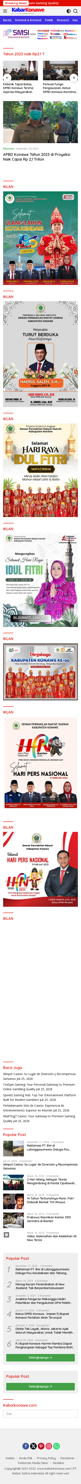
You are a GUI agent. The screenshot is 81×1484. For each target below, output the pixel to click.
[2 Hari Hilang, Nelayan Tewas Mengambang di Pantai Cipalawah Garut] (13, 1182)
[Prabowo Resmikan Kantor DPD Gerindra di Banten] (13, 1220)
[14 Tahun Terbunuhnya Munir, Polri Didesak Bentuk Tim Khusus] (13, 1201)
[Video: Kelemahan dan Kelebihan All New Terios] (13, 1239)
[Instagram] (48, 1446)
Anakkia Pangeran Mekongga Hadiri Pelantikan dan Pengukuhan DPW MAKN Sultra (43, 1301)
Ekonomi (8, 148)
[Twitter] (33, 1446)
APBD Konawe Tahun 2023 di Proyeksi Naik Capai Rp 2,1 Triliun (36, 157)
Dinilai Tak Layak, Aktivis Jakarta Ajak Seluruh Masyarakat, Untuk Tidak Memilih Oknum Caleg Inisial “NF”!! (44, 1330)
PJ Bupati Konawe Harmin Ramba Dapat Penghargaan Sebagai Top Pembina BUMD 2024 (45, 1345)
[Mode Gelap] (68, 11)
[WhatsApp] (56, 1446)
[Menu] (6, 11)
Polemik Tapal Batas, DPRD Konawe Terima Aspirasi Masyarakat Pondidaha (18, 88)
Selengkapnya (39, 1357)
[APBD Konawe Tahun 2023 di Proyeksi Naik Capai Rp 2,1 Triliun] (40, 122)
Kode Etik (25, 1458)
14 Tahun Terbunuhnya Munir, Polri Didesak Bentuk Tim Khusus (50, 1200)
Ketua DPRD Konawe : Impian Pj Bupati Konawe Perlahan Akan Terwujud (42, 1315)
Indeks (10, 1458)
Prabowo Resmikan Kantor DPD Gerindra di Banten (49, 1219)
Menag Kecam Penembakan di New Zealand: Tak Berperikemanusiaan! (40, 1286)
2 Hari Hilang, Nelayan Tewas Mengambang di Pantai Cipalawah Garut (51, 1181)
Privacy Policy (46, 1458)
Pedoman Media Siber (33, 1463)
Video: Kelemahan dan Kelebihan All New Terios (51, 1238)
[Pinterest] (41, 1446)
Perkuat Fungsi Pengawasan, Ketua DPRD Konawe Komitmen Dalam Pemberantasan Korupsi (60, 88)
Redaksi (58, 1463)
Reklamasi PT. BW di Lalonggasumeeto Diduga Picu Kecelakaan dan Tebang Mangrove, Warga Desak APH (51, 1147)
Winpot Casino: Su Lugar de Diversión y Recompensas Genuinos (40, 1166)
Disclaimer (67, 1458)
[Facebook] (25, 1446)
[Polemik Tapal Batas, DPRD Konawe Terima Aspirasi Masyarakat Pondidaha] (20, 71)
